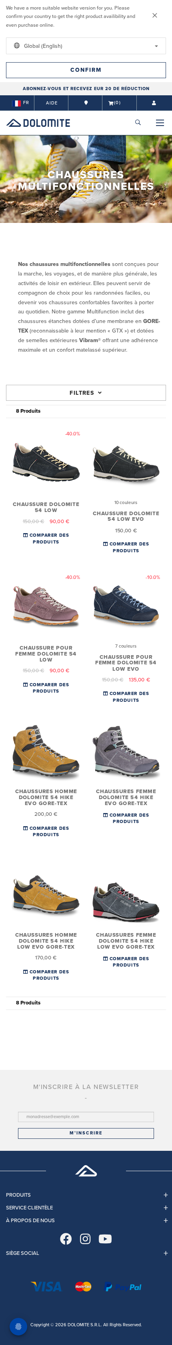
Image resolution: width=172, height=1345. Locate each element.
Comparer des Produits (48, 539)
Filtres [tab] (82, 393)
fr (26, 102)
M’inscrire (86, 1133)
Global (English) (42, 46)
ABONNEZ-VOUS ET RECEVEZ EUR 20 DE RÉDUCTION (86, 88)
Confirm (86, 70)
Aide (52, 103)
